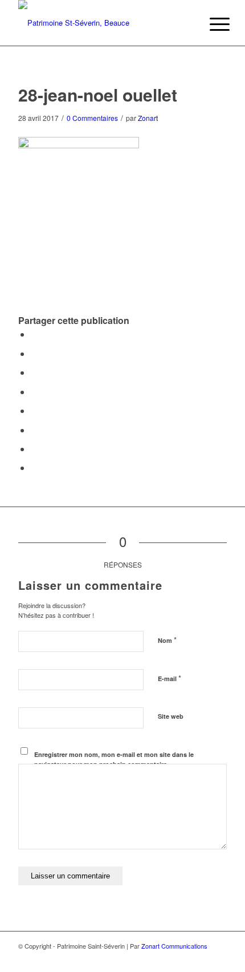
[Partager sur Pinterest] (34, 372)
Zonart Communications (174, 945)
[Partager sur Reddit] (34, 449)
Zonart (148, 118)
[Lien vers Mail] (218, 957)
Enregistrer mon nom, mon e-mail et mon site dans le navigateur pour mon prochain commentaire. (114, 759)
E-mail (169, 678)
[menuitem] (210, 24)
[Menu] (210, 24)
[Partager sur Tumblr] (34, 410)
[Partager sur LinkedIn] (34, 392)
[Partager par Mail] (34, 467)
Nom (167, 639)
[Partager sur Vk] (34, 430)
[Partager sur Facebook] (34, 334)
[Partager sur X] (34, 353)
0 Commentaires (92, 118)
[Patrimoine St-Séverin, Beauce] (101, 23)
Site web (170, 716)
